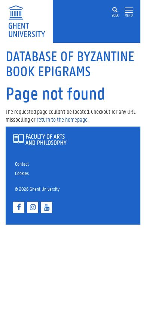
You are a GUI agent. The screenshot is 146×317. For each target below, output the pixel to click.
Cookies (22, 173)
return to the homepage (62, 119)
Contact (22, 163)
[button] (129, 10)
